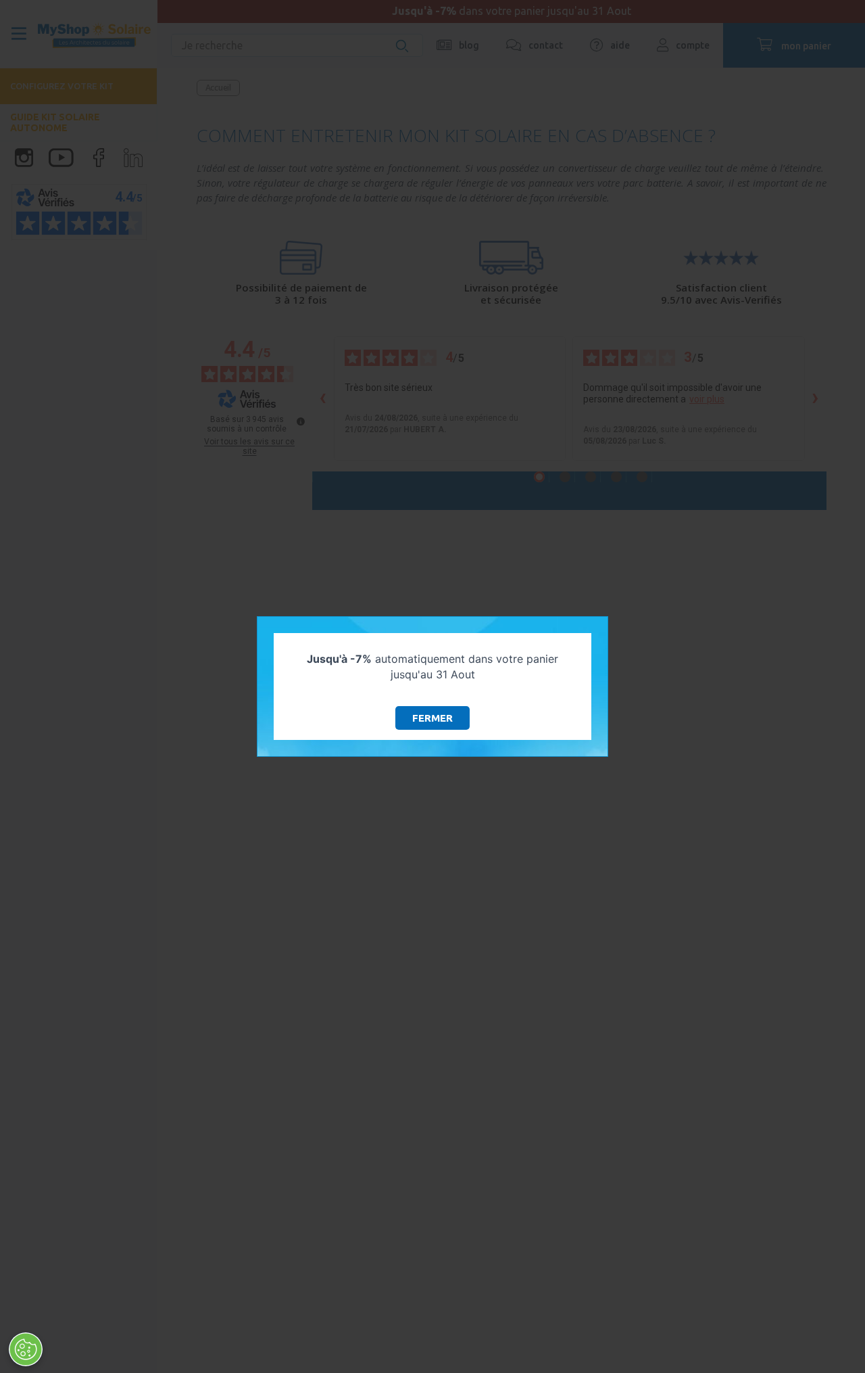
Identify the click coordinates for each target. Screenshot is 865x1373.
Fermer (432, 718)
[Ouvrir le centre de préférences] (26, 1349)
